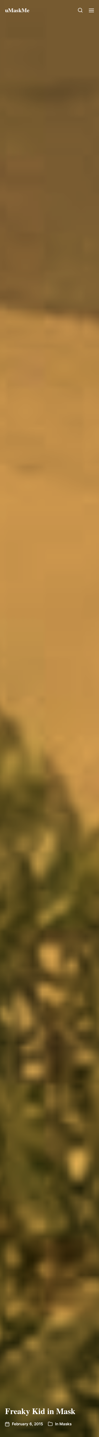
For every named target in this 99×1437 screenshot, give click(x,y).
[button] (80, 10)
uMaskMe (17, 10)
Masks (65, 1423)
